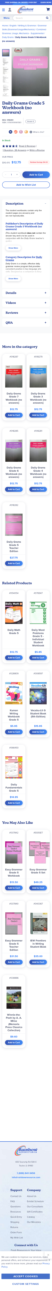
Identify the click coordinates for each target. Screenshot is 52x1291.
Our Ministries (34, 1222)
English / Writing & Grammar (23, 25)
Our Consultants (35, 1206)
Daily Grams (8, 37)
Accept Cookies (25, 1276)
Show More (13, 248)
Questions (15, 1206)
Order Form (16, 1232)
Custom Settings (25, 1284)
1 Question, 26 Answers (14, 150)
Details (11, 293)
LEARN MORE (45, 2)
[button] (6, 60)
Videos (11, 303)
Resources (15, 1211)
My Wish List (16, 1237)
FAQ (12, 1201)
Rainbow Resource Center (26, 1150)
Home (5, 25)
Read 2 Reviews (27, 146)
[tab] (26, 203)
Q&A (9, 322)
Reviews (12, 312)
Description (14, 203)
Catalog (31, 1217)
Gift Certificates (34, 1211)
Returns (14, 1227)
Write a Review (37, 150)
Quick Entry (16, 1217)
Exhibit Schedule (35, 1201)
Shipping (14, 1222)
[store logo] (25, 10)
